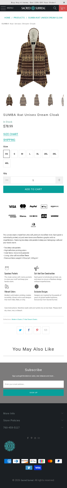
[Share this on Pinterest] (37, 330)
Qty (5, 173)
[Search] (55, 8)
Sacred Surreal (27, 480)
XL (37, 154)
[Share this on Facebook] (28, 330)
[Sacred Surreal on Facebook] (28, 438)
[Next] (61, 58)
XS (6, 154)
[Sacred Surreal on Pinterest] (31, 438)
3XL (54, 154)
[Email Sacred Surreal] (38, 438)
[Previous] (5, 58)
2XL (46, 154)
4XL (7, 163)
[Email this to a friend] (45, 330)
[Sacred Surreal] (33, 8)
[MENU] (1, 8)
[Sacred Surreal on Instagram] (35, 438)
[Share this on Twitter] (20, 330)
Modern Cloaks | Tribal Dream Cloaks (24, 319)
